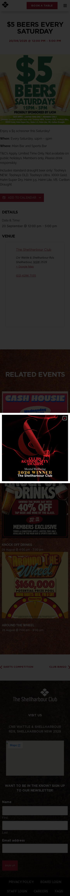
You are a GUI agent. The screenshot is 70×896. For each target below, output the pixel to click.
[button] (64, 418)
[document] (35, 448)
